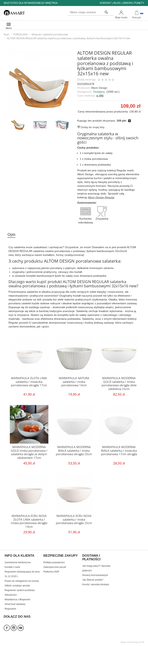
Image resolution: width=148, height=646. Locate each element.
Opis (11, 234)
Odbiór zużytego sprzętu (17, 585)
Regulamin (10, 608)
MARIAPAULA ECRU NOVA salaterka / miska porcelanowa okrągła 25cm (74, 519)
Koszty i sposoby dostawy (95, 584)
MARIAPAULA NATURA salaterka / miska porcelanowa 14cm (74, 381)
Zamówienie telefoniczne (18, 562)
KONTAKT (106, 3)
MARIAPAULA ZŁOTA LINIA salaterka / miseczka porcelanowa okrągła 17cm (29, 381)
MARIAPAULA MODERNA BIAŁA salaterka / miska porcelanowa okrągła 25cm (74, 450)
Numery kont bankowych (95, 575)
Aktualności (11, 595)
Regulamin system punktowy (20, 590)
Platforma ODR (51, 571)
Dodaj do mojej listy (92, 127)
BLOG (117, 3)
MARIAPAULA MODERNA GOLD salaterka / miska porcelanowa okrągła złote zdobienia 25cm (119, 383)
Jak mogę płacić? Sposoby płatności (96, 568)
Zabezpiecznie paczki (54, 567)
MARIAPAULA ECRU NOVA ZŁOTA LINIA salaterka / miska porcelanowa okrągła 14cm (29, 521)
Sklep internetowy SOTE (132, 642)
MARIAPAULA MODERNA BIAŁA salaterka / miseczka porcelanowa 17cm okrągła (119, 450)
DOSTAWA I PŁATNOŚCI (91, 557)
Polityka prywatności (54, 562)
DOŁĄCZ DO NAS (17, 616)
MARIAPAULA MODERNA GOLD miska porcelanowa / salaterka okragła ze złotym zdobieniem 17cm (29, 452)
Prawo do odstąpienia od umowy (22, 581)
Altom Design (99, 87)
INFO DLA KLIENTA (19, 555)
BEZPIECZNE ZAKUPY (60, 555)
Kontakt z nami (12, 567)
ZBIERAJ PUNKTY (133, 3)
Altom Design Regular (101, 197)
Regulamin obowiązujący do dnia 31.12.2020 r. (22, 574)
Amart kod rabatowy (15, 604)
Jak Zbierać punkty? (92, 579)
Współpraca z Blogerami (17, 599)
